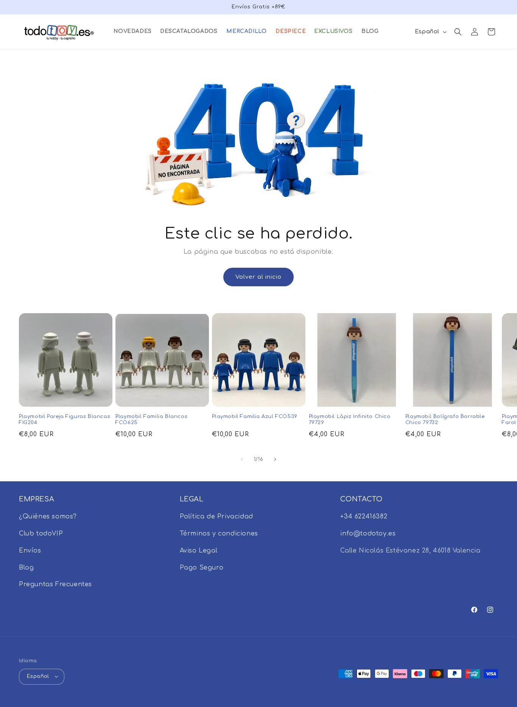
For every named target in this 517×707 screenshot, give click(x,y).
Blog (26, 567)
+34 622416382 (363, 516)
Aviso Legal (199, 550)
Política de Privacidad (216, 516)
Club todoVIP (41, 533)
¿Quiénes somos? (48, 516)
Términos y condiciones (219, 533)
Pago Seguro (202, 567)
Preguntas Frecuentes (55, 584)
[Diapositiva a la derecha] (275, 459)
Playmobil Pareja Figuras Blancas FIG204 (64, 420)
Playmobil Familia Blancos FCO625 (151, 420)
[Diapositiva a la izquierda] (242, 459)
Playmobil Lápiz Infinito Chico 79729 (350, 420)
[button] (132, 31)
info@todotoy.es (368, 533)
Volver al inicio (258, 277)
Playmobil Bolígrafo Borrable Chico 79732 (445, 420)
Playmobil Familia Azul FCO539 (254, 416)
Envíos (30, 550)
